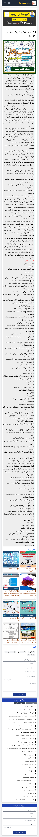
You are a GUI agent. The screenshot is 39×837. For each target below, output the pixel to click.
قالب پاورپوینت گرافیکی (28, 777)
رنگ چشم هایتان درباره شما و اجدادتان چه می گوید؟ (21, 719)
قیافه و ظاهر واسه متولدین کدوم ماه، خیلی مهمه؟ (22, 745)
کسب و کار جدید (9, 652)
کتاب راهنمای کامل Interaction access (25, 800)
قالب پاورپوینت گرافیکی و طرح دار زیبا (25, 735)
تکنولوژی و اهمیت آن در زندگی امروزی (25, 780)
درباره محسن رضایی (29, 774)
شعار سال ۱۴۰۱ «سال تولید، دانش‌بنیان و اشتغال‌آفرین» (21, 716)
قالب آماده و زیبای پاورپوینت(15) (26, 710)
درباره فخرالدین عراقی (29, 790)
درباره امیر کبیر (30, 793)
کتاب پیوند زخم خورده (28, 796)
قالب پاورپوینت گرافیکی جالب (27, 751)
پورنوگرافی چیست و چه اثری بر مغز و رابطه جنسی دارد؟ (21, 723)
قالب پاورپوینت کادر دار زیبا (27, 732)
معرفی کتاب (31, 768)
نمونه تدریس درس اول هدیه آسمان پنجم (24, 742)
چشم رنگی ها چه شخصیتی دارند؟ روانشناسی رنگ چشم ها (20, 748)
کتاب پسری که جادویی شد (28, 764)
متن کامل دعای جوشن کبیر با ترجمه (25, 726)
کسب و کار (21, 652)
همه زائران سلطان (29, 761)
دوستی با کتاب (30, 771)
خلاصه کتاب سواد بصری (28, 787)
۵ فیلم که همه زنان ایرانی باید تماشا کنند (25, 713)
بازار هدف (30, 655)
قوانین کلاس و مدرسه (29, 706)
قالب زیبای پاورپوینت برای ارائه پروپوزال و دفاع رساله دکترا (21, 729)
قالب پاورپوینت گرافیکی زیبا (27, 739)
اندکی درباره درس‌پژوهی (29, 755)
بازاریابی (30, 652)
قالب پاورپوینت (30, 758)
